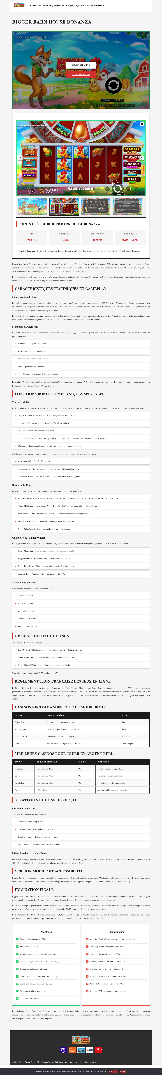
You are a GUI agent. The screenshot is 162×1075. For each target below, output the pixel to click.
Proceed (112, 1071)
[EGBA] (98, 1050)
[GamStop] (81, 1050)
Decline (122, 1071)
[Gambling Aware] (72, 1050)
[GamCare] (63, 1050)
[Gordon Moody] (89, 1050)
